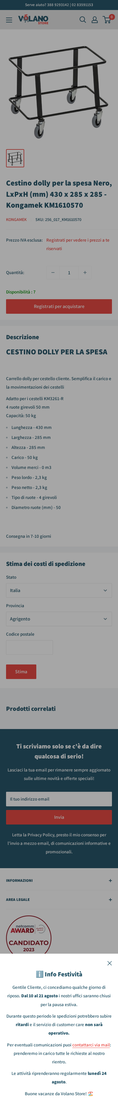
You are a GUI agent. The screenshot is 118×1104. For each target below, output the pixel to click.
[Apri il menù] (9, 20)
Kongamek (16, 219)
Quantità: (15, 272)
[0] (107, 19)
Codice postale (20, 634)
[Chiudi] (109, 962)
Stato (11, 577)
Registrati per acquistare (59, 306)
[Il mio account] (95, 19)
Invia (59, 817)
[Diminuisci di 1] (53, 272)
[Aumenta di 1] (85, 272)
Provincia (15, 605)
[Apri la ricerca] (83, 19)
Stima (21, 671)
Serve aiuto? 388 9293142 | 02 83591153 (59, 4)
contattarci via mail (91, 1045)
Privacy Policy (41, 835)
